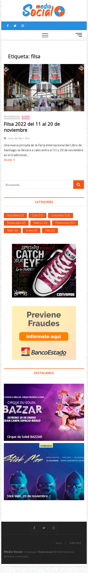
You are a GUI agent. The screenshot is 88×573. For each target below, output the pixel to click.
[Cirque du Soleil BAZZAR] (44, 412)
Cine (37, 215)
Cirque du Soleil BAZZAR (24, 436)
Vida (50, 230)
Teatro (31, 230)
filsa (27, 138)
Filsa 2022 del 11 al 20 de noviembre (32, 127)
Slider (26, 116)
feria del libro (16, 138)
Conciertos (60, 215)
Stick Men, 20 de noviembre (27, 496)
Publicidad (75, 542)
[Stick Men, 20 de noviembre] (44, 471)
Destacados (16, 223)
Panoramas (12, 116)
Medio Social (13, 551)
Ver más (9, 160)
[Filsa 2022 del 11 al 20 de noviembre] (44, 87)
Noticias (40, 223)
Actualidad (15, 215)
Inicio (59, 543)
